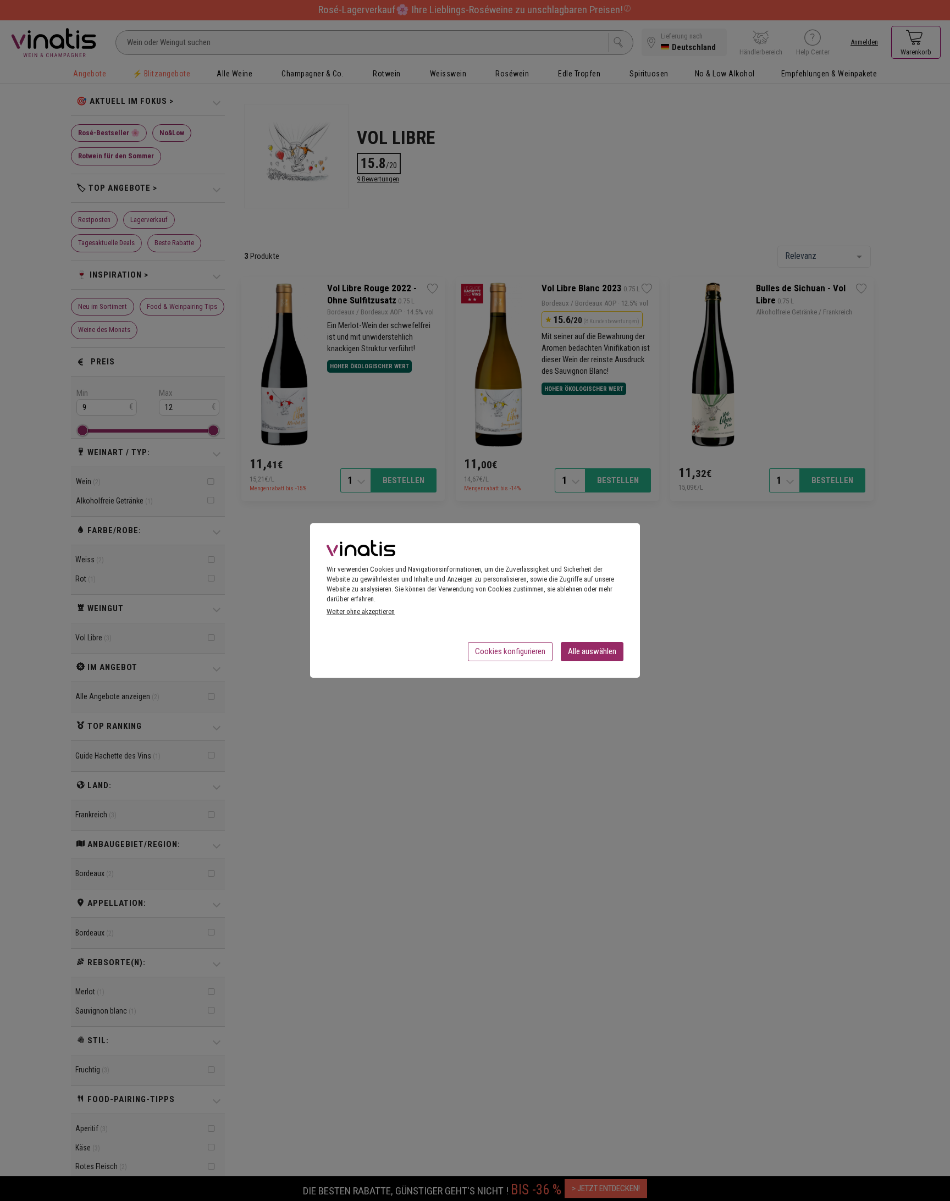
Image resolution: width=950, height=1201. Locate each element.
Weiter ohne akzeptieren (361, 611)
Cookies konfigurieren (510, 651)
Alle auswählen (592, 651)
